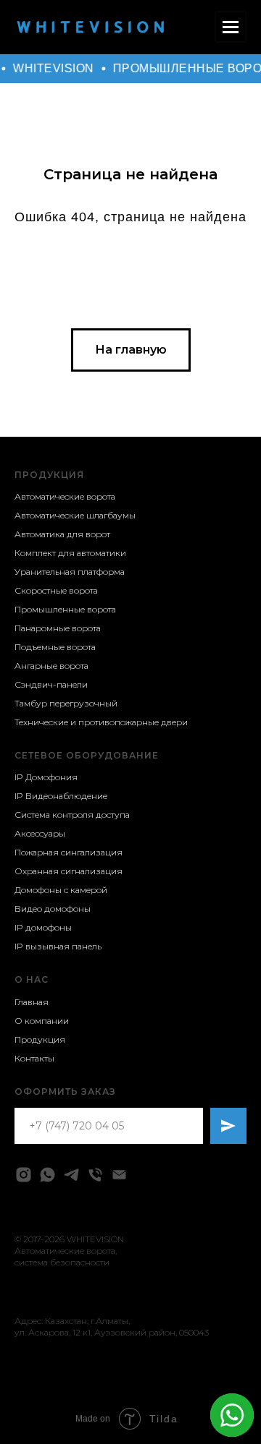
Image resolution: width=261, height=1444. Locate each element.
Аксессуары (39, 833)
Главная (31, 1001)
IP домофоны (43, 927)
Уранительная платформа (69, 571)
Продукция (49, 474)
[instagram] (23, 1175)
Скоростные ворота (56, 590)
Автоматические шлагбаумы (75, 515)
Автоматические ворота (64, 496)
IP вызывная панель (58, 946)
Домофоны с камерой (60, 889)
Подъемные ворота (55, 646)
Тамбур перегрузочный (65, 703)
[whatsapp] (47, 1175)
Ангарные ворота (51, 665)
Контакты (34, 1058)
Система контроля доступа (72, 814)
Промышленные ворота (65, 609)
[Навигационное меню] (230, 27)
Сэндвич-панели (51, 684)
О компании (41, 1020)
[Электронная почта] (119, 1175)
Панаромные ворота (57, 628)
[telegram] (71, 1175)
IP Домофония (46, 777)
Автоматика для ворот (62, 534)
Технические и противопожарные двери (101, 722)
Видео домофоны (52, 908)
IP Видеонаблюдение (60, 795)
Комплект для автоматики (70, 552)
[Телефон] (95, 1175)
